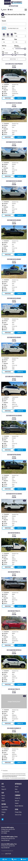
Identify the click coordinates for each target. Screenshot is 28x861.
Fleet (3, 814)
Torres (3, 798)
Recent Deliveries (19, 806)
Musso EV (4, 789)
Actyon (3, 800)
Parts (16, 789)
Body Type (4, 45)
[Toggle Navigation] (26, 10)
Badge (15, 39)
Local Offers (4, 809)
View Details (8, 98)
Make (15, 33)
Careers (17, 803)
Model (3, 39)
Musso (3, 786)
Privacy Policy (18, 812)
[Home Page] (13, 2)
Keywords (4, 21)
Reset (4, 28)
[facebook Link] (3, 819)
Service (16, 786)
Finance (3, 812)
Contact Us (20, 98)
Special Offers (5, 807)
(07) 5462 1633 (6, 831)
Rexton (3, 795)
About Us (17, 800)
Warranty (17, 792)
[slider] (25, 49)
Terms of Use (18, 814)
